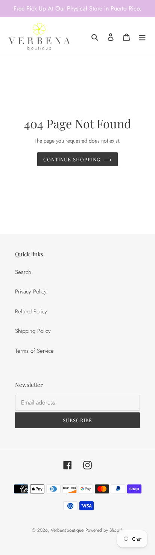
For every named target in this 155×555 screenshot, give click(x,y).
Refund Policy (31, 311)
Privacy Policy (31, 291)
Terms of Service (34, 351)
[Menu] (142, 37)
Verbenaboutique (67, 530)
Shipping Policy (33, 331)
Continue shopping (71, 159)
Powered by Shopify (104, 530)
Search (23, 272)
